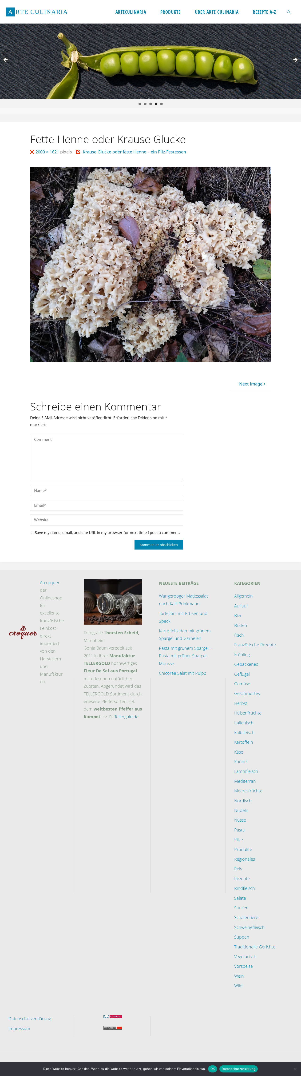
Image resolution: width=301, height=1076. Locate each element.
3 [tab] (150, 104)
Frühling (242, 654)
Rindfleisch (244, 888)
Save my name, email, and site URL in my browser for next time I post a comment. (107, 532)
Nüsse (240, 820)
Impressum (19, 1028)
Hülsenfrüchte (247, 713)
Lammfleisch (246, 771)
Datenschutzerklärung (29, 1018)
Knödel (241, 761)
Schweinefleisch (249, 927)
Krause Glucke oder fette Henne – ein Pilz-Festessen (134, 152)
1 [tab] (140, 104)
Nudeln (241, 810)
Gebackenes (246, 664)
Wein (239, 976)
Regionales (244, 859)
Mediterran (245, 781)
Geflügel (242, 674)
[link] (289, 12)
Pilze (238, 839)
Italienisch (243, 723)
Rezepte (242, 878)
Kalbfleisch (244, 732)
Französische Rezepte (255, 644)
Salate (240, 898)
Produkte (243, 849)
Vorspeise (243, 966)
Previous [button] (5, 60)
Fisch (239, 635)
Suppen (241, 937)
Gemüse (242, 684)
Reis (238, 868)
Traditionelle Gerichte (254, 947)
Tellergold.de (127, 716)
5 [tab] (161, 104)
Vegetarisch (245, 956)
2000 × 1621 (48, 152)
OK (212, 1069)
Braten (240, 625)
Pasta (239, 830)
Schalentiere (246, 917)
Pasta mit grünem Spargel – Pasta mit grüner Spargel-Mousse (185, 655)
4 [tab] (156, 104)
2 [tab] (145, 104)
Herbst (240, 703)
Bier (238, 615)
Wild (238, 985)
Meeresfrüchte (248, 791)
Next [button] (295, 60)
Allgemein (243, 596)
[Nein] (295, 1069)
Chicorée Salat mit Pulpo (182, 673)
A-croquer (49, 582)
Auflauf (241, 606)
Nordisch (243, 800)
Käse (238, 752)
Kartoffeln (243, 742)
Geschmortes (247, 693)
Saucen (241, 908)
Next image (250, 384)
